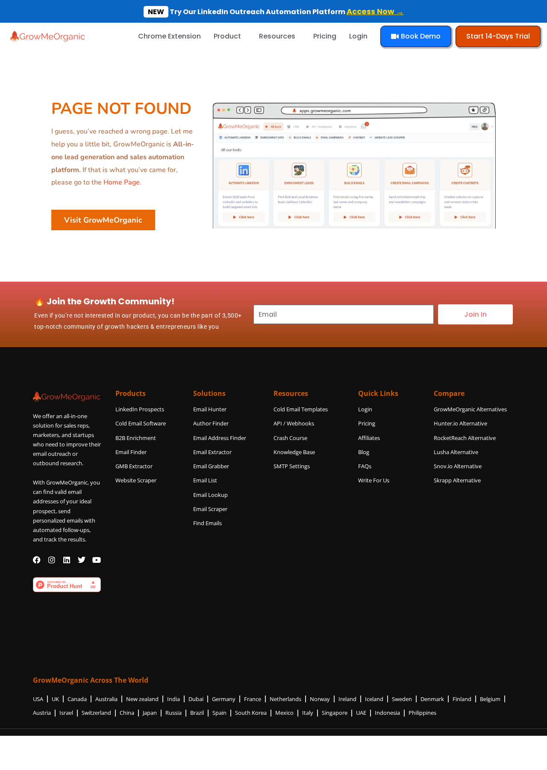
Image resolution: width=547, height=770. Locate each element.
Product (227, 36)
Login (358, 36)
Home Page (121, 182)
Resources (277, 36)
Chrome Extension (169, 36)
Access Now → (375, 11)
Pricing (324, 36)
